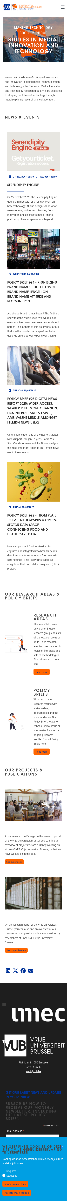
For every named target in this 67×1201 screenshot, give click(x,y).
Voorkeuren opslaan (15, 1184)
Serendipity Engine (23, 184)
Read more (43, 672)
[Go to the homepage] (22, 7)
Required (11, 1171)
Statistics (11, 1175)
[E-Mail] (30, 971)
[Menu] (63, 7)
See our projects (14, 861)
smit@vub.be (33, 1071)
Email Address (15, 1131)
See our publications (16, 950)
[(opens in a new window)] (8, 971)
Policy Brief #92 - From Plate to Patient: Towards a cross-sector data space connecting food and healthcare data (32, 524)
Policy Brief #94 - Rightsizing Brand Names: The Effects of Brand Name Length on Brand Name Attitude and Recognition (32, 291)
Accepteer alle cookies (17, 1193)
